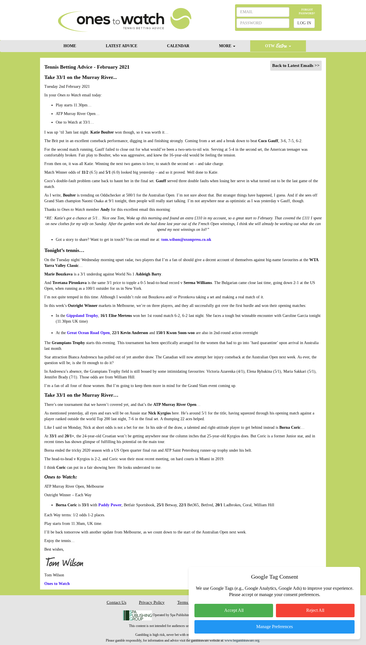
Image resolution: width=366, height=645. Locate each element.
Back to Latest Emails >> (296, 65)
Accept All (234, 610)
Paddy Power (110, 505)
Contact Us (116, 602)
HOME (69, 46)
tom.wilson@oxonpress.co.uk (186, 239)
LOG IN (304, 23)
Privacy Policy (152, 602)
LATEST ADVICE (121, 46)
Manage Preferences (274, 626)
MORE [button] (225, 46)
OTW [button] (270, 46)
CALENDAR (178, 46)
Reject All (315, 610)
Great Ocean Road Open (88, 333)
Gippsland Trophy (82, 315)
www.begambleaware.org (242, 640)
